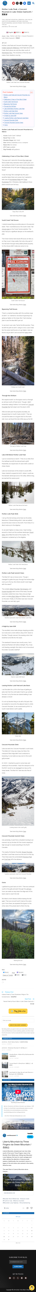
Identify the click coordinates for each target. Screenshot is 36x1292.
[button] (29, 3)
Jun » (19, 1243)
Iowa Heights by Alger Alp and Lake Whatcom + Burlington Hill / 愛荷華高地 (21, 1073)
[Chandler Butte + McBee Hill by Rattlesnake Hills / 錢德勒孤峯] (5, 1056)
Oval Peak (7, 859)
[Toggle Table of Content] (30, 92)
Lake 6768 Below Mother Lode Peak (14, 109)
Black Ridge (15, 596)
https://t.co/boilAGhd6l (10, 1108)
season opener (17, 23)
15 (31, 1230)
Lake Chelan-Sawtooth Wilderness (17, 46)
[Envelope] (25, 1278)
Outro (6, 125)
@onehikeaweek (20, 1108)
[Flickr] (24, 3)
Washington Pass (7, 53)
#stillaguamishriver (21, 1112)
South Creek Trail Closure (11, 102)
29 (31, 1236)
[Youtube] (13, 3)
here (24, 86)
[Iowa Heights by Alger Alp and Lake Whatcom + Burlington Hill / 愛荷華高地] (5, 1074)
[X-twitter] (21, 3)
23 (4, 1236)
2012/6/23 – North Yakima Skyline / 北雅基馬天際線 (15, 1042)
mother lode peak (22, 21)
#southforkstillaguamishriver (10, 1112)
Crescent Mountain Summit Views (13, 123)
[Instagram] (17, 3)
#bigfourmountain (29, 1108)
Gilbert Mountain (15, 589)
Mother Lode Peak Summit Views (13, 113)
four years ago (27, 160)
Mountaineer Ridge (15, 179)
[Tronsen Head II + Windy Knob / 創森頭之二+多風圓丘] (5, 1065)
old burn (28, 889)
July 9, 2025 (22, 1116)
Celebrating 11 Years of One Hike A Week (15, 99)
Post (13, 972)
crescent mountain (11, 20)
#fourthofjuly (7, 1110)
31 (8, 1239)
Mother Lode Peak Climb (11, 111)
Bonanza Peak (27, 857)
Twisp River (25, 23)
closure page (6, 229)
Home (3, 36)
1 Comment (16, 1058)
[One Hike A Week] (18, 1124)
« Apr (16, 1243)
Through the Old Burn (10, 106)
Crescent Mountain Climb (11, 120)
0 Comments (9, 1044)
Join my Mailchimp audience (18, 1025)
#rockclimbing (24, 1110)
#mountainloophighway (15, 1110)
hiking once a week (27, 167)
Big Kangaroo (24, 589)
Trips (7, 36)
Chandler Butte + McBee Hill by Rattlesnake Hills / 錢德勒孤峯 (21, 1055)
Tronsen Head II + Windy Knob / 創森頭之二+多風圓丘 (21, 1064)
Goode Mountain (7, 591)
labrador (21, 20)
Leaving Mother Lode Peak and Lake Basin (16, 118)
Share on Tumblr (8, 974)
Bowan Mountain (27, 852)
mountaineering (7, 23)
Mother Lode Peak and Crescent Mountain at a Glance (17, 96)
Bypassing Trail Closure (10, 104)
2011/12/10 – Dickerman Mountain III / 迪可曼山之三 (14, 1048)
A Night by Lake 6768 (10, 116)
